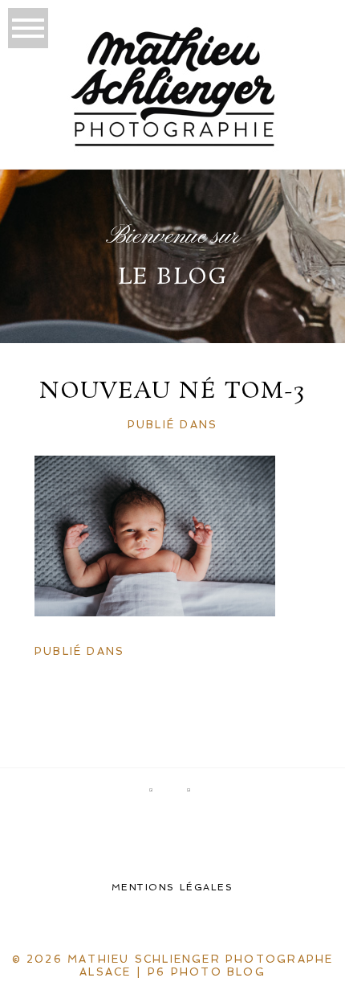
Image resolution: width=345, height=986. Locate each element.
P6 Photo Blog (207, 972)
